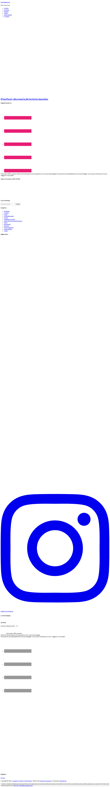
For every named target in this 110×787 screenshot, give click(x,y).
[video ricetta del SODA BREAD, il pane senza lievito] (14, 319)
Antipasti (7, 211)
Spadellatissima (5, 2)
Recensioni (7, 224)
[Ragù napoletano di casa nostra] (14, 347)
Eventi (6, 218)
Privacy (3, 778)
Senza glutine (8, 229)
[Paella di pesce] (14, 485)
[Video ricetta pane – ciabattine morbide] (14, 264)
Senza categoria (8, 227)
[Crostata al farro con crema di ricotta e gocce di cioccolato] (14, 458)
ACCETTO (17, 785)
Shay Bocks (28, 781)
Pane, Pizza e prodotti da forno (13, 221)
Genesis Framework (46, 781)
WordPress (63, 781)
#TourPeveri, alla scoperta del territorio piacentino (24, 99)
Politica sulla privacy (27, 785)
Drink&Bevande (9, 216)
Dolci (5, 214)
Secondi (6, 226)
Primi (5, 222)
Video (6, 231)
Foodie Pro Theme (17, 781)
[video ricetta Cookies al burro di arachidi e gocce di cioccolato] (14, 291)
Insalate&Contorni (9, 219)
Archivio (3, 626)
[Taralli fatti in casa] (14, 374)
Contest (6, 213)
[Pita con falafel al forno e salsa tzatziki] (14, 430)
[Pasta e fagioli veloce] (14, 402)
